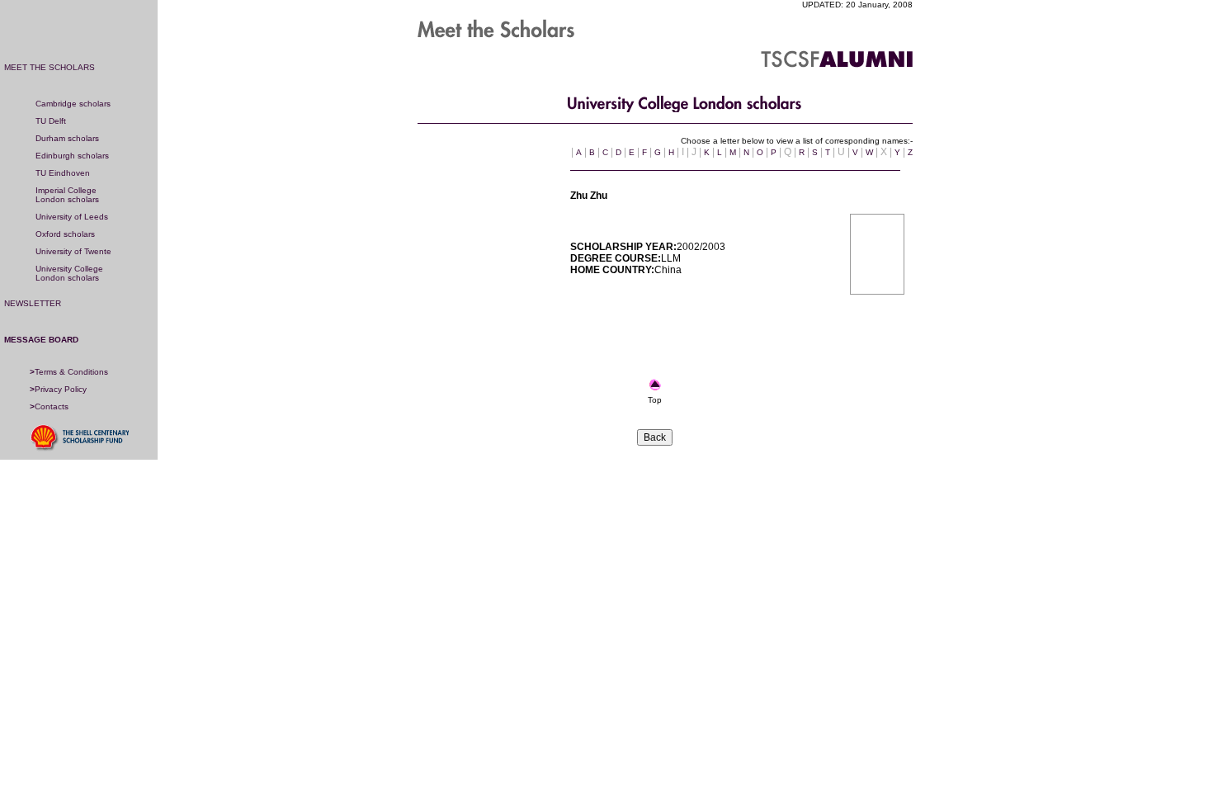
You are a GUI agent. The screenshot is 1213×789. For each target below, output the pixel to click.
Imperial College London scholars (67, 195)
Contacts (49, 406)
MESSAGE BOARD (41, 339)
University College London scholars (69, 273)
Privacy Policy (58, 389)
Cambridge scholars (73, 103)
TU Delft (50, 120)
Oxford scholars (65, 234)
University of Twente (73, 251)
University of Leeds (71, 216)
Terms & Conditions (69, 371)
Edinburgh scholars (72, 155)
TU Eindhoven (62, 172)
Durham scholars (67, 138)
